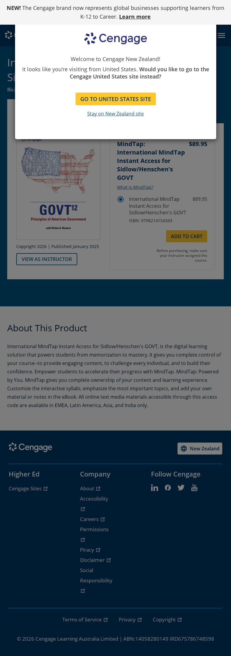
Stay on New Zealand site (115, 113)
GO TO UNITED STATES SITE (115, 99)
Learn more (135, 16)
